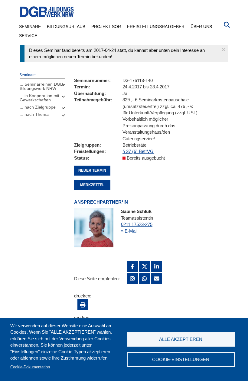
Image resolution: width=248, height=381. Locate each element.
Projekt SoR (106, 26)
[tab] (42, 88)
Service (28, 35)
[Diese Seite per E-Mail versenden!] (156, 278)
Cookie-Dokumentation (30, 367)
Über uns (201, 26)
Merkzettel (92, 185)
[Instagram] (132, 278)
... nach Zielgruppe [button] (38, 107)
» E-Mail (129, 230)
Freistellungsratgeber (155, 26)
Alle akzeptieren (180, 339)
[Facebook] (132, 266)
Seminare (30, 26)
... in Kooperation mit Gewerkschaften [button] (39, 98)
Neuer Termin (92, 170)
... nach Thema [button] (34, 114)
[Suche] (227, 24)
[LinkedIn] (156, 266)
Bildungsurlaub (66, 26)
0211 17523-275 (136, 224)
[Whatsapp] (144, 278)
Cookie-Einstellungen (180, 359)
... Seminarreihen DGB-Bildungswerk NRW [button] (42, 86)
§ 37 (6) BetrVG (138, 151)
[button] (223, 49)
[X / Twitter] (144, 266)
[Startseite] (47, 11)
